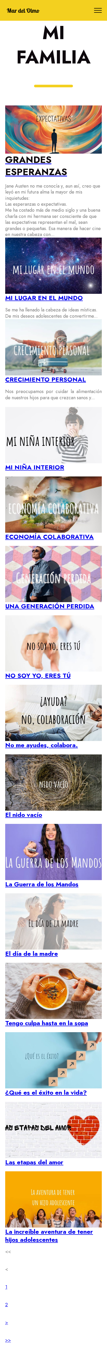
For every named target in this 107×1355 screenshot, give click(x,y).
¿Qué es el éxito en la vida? (46, 1092)
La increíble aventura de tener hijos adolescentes (49, 1235)
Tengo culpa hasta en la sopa (46, 1023)
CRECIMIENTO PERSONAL (45, 379)
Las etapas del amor (34, 1162)
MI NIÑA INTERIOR (34, 467)
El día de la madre (31, 953)
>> (8, 1340)
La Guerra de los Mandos (41, 884)
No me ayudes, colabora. (41, 745)
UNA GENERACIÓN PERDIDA (49, 606)
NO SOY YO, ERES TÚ (38, 675)
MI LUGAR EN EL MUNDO (44, 297)
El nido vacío (23, 814)
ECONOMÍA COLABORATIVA (49, 536)
